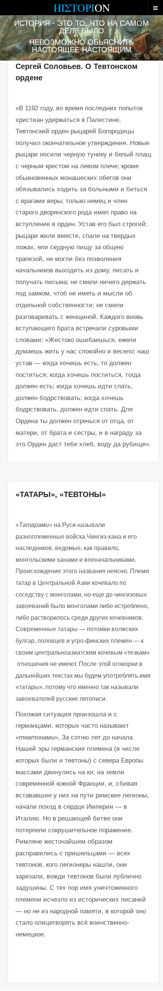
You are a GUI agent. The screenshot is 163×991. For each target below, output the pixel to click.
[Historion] (81, 11)
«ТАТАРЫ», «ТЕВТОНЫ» (61, 494)
